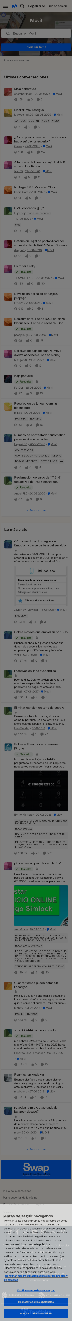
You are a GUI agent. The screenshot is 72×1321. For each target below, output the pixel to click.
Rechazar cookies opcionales (36, 1301)
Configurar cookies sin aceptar (36, 1290)
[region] (36, 1262)
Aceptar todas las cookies (36, 1313)
